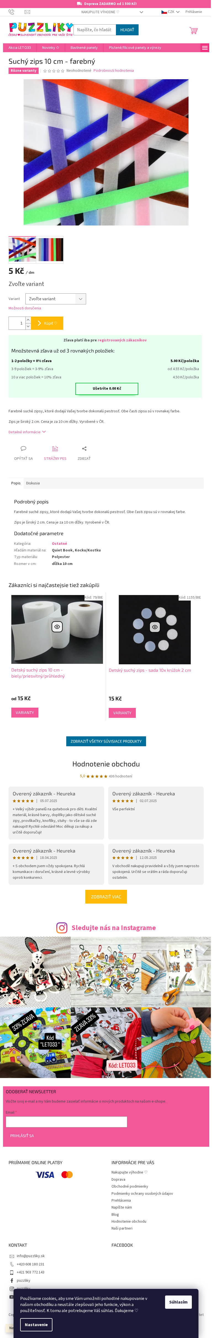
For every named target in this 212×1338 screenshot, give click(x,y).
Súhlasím (178, 1302)
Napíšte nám (122, 1207)
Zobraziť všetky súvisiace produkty (106, 741)
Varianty (25, 712)
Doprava (118, 1179)
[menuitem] (19, 47)
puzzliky (23, 1280)
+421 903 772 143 (30, 1272)
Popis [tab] (16, 483)
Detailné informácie (25, 432)
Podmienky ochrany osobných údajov (142, 1193)
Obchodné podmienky (130, 1186)
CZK (171, 11)
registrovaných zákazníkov (122, 340)
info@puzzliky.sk (31, 1256)
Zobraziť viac (106, 896)
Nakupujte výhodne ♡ (100, 12)
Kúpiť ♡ (50, 323)
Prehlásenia (121, 1200)
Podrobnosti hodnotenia (114, 70)
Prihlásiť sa (22, 1135)
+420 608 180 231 (30, 1264)
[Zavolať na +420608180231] (17, 11)
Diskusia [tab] (33, 483)
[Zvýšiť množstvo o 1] (28, 320)
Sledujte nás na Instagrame (113, 928)
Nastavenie (36, 1325)
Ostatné (59, 543)
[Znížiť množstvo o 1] (28, 326)
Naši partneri (122, 1228)
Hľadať (127, 29)
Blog (115, 1214)
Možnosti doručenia (25, 308)
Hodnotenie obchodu (106, 763)
